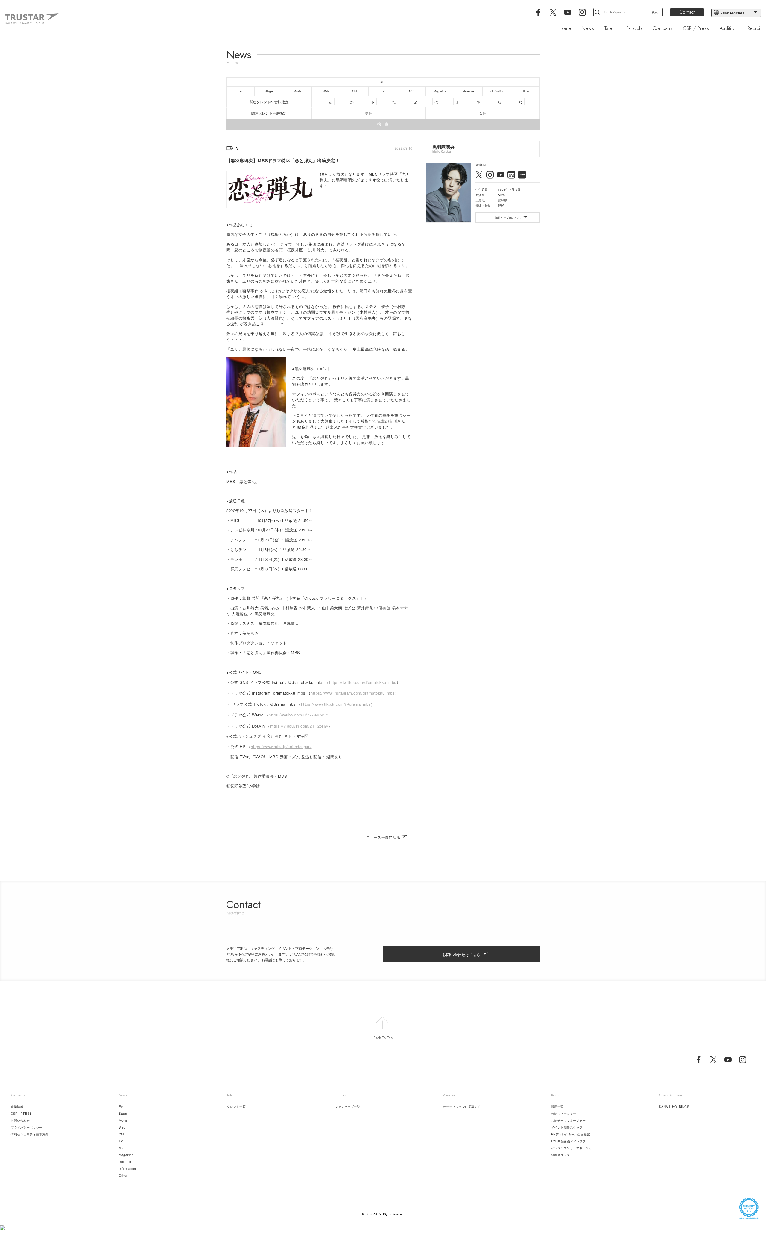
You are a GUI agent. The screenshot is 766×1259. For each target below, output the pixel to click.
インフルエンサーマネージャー (573, 1148)
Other (123, 1175)
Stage (123, 1113)
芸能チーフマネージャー (568, 1120)
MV (121, 1148)
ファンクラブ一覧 (347, 1107)
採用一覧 (557, 1107)
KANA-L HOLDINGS (674, 1107)
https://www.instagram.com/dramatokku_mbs (353, 693)
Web (122, 1127)
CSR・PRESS (21, 1113)
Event (123, 1107)
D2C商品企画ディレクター (570, 1141)
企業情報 (17, 1107)
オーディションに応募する (462, 1107)
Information (127, 1169)
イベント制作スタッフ (567, 1127)
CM (121, 1134)
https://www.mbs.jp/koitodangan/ (281, 746)
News (588, 28)
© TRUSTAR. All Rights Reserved (383, 1214)
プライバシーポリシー (26, 1127)
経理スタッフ (560, 1155)
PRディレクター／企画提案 (570, 1134)
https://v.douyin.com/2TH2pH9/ (299, 726)
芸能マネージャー (563, 1113)
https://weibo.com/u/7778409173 (299, 715)
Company (663, 28)
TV (121, 1141)
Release (125, 1162)
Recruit (754, 28)
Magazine (126, 1155)
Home (565, 28)
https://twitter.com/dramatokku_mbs (362, 682)
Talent (610, 28)
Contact (687, 12)
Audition (728, 28)
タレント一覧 (236, 1107)
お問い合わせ (20, 1120)
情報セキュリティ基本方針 (29, 1134)
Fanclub (634, 28)
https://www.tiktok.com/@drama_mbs (336, 704)
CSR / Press (696, 28)
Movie (123, 1120)
